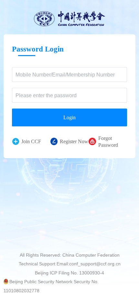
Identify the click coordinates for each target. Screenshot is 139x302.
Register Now (74, 141)
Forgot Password (108, 141)
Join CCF (31, 141)
